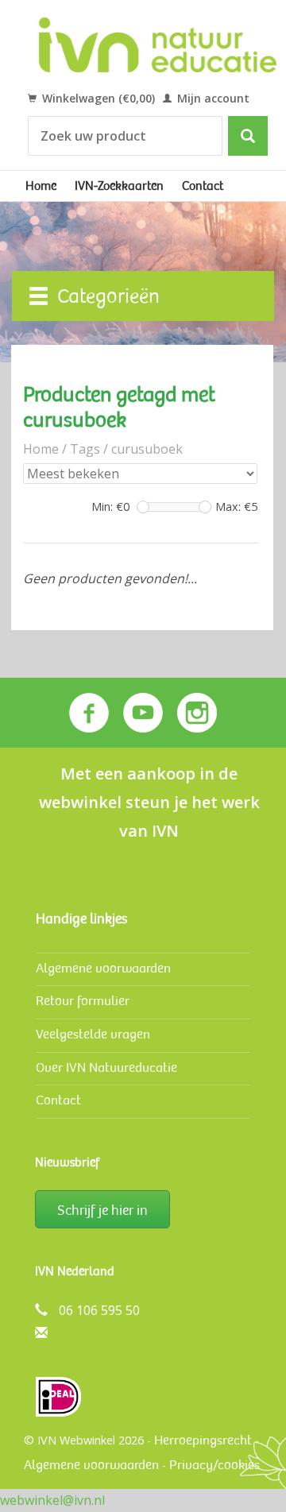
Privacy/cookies (214, 1464)
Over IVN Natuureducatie (106, 1067)
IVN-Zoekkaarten (119, 186)
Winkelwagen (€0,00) (97, 98)
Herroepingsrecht (203, 1440)
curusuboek (147, 449)
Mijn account (211, 98)
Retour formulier (82, 1000)
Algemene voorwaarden (103, 968)
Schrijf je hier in (102, 1210)
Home (40, 186)
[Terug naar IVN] (158, 44)
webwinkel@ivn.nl (52, 1500)
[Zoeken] (248, 136)
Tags (85, 449)
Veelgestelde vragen (93, 1034)
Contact (202, 186)
